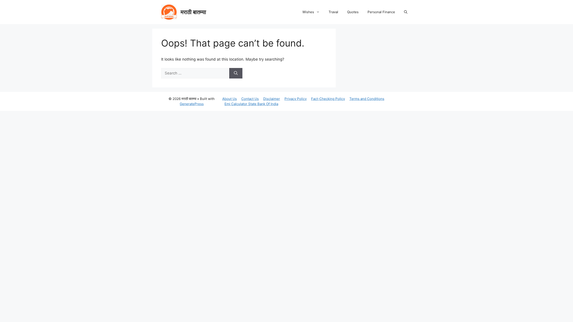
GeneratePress (192, 104)
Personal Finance (381, 12)
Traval (333, 12)
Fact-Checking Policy (328, 99)
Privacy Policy (295, 99)
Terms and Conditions (366, 99)
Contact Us (250, 99)
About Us (229, 99)
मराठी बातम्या (193, 12)
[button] (406, 12)
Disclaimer (271, 99)
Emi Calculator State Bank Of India (251, 104)
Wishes (308, 12)
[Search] (235, 73)
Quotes (353, 12)
